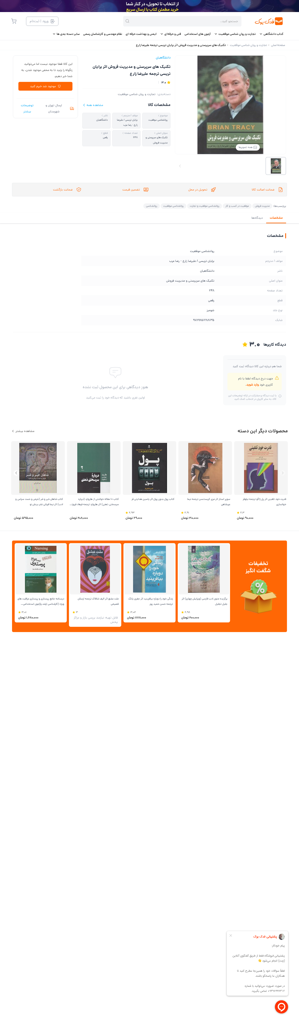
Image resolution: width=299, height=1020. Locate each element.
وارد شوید (252, 384)
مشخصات (276, 218)
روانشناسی (151, 206)
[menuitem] (271, 33)
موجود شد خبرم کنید (43, 86)
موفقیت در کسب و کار (237, 206)
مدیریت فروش (262, 206)
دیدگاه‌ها (257, 218)
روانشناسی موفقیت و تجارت (204, 206)
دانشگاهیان (163, 57)
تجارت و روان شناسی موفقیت (136, 94)
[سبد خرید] (13, 21)
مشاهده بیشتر (25, 431)
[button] (16, 473)
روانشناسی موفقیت (173, 206)
